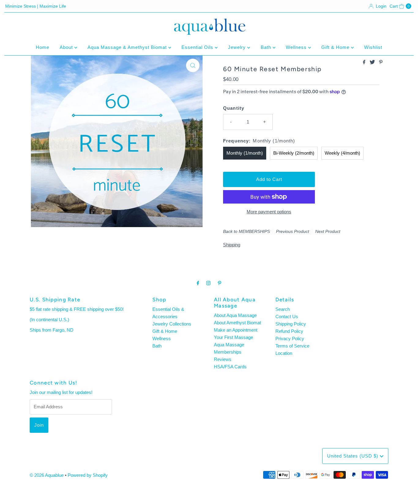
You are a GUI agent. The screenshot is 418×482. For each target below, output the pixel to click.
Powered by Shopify (88, 475)
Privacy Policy (289, 338)
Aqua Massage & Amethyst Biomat (128, 47)
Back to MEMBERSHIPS (246, 231)
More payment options (269, 211)
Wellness (297, 47)
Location (283, 353)
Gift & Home (336, 47)
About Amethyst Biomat (237, 322)
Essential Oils (198, 47)
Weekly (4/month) (342, 153)
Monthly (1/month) (244, 153)
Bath (267, 47)
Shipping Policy (290, 323)
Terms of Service (292, 345)
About (67, 47)
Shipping (231, 244)
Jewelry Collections (171, 323)
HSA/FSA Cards (230, 366)
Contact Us (286, 316)
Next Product (327, 231)
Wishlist (373, 47)
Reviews (222, 359)
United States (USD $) (353, 455)
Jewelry (237, 47)
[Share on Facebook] (365, 62)
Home (42, 47)
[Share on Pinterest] (381, 62)
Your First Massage (233, 337)
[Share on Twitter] (373, 62)
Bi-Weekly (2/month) (293, 153)
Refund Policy (289, 331)
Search (282, 309)
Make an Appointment (235, 330)
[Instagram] (208, 283)
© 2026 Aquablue (47, 475)
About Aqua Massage (235, 315)
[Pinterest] (219, 283)
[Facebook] (198, 283)
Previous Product (292, 231)
